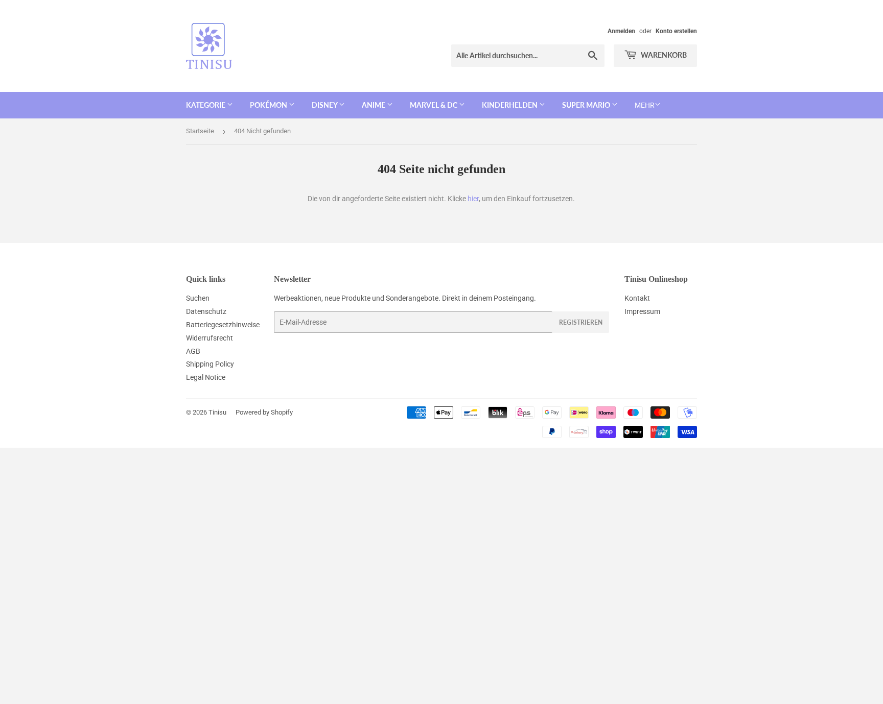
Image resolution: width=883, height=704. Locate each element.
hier (473, 199)
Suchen (198, 298)
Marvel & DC (434, 105)
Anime (374, 105)
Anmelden (621, 31)
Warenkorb (663, 55)
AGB (193, 351)
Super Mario (587, 105)
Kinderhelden (510, 105)
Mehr (645, 105)
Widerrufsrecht (209, 338)
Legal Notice (205, 377)
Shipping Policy (210, 364)
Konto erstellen (676, 31)
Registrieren (580, 322)
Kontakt (637, 298)
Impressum (642, 311)
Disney (325, 105)
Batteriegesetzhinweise (223, 325)
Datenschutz (206, 311)
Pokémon (269, 105)
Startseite (200, 131)
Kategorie (206, 105)
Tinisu (217, 412)
